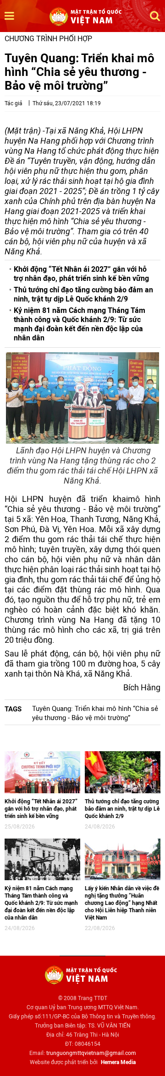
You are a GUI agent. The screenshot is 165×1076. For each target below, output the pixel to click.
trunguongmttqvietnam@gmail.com (91, 1053)
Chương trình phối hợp (48, 38)
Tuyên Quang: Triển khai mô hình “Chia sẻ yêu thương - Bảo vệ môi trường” (95, 713)
